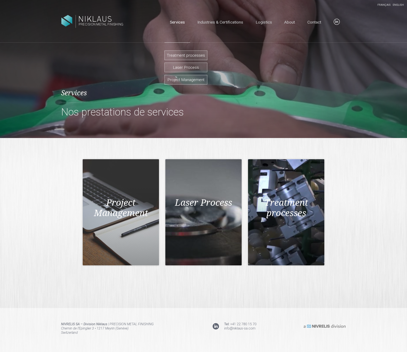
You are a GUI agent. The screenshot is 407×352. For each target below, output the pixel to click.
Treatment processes (186, 55)
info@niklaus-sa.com (239, 328)
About (289, 22)
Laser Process (186, 67)
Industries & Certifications (220, 22)
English (398, 4)
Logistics (264, 22)
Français (384, 4)
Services (177, 22)
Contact (314, 22)
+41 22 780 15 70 (243, 324)
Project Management (186, 79)
